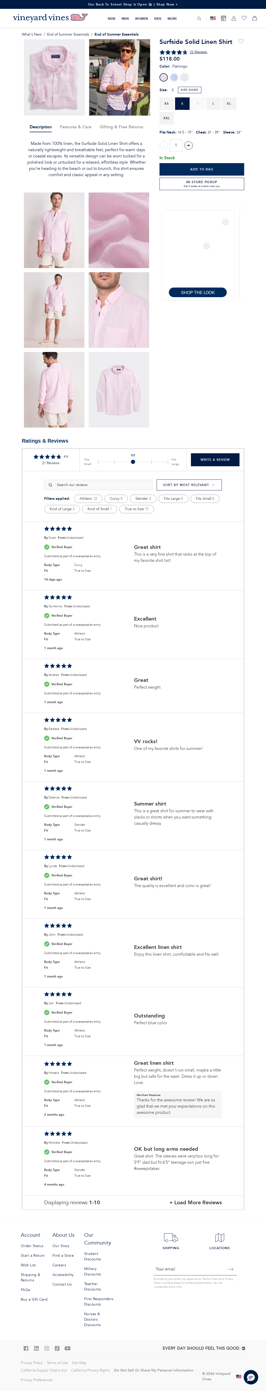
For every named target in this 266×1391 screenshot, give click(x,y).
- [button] (164, 145)
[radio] (163, 77)
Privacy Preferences (37, 1380)
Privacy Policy (32, 1363)
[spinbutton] (176, 145)
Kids (157, 18)
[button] (225, 222)
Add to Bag (202, 169)
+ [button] (189, 145)
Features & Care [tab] (75, 127)
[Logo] (50, 18)
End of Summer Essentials (68, 34)
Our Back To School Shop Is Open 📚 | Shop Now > (133, 4)
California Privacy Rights (90, 1370)
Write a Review (215, 459)
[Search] (199, 18)
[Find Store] (223, 18)
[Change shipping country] (239, 1376)
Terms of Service (212, 1279)
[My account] (234, 18)
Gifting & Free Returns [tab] (121, 127)
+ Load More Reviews (195, 1203)
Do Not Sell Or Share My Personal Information (153, 1370)
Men (125, 18)
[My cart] (254, 18)
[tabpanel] (86, 159)
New (111, 18)
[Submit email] (230, 1269)
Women (141, 18)
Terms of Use (57, 1363)
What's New (32, 34)
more (172, 18)
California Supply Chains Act (44, 1370)
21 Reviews (198, 52)
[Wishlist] (244, 18)
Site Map (79, 1363)
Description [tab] (41, 127)
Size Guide (189, 90)
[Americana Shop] (213, 18)
